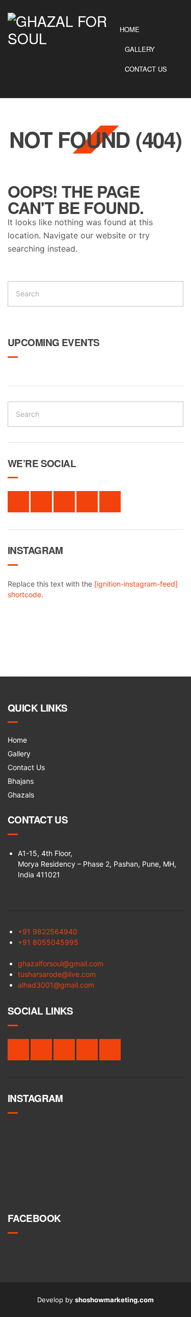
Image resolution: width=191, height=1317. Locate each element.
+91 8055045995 (48, 942)
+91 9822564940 (47, 931)
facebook (18, 501)
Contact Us (146, 69)
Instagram (64, 501)
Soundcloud (87, 501)
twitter (41, 501)
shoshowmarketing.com (114, 1300)
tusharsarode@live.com (57, 974)
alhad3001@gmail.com (56, 985)
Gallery (140, 49)
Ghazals (21, 794)
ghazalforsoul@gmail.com (60, 963)
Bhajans (21, 781)
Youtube (110, 501)
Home (130, 29)
